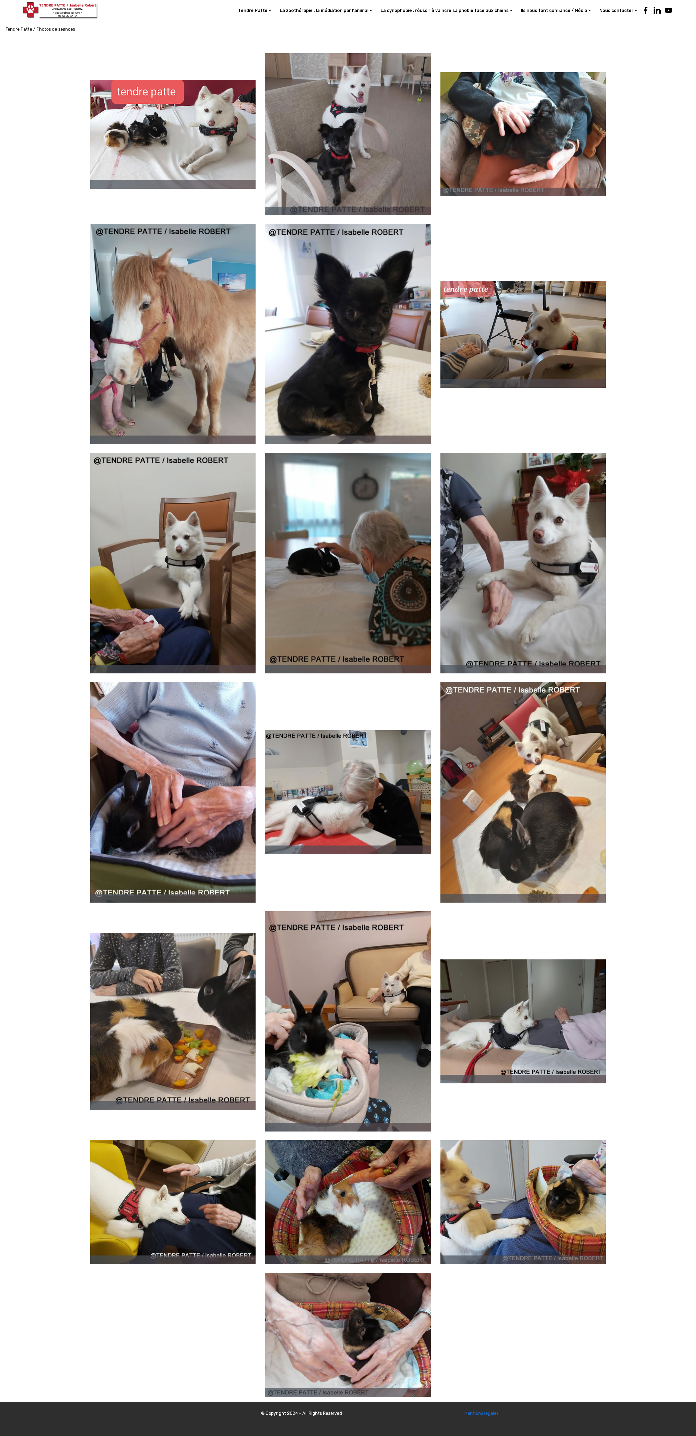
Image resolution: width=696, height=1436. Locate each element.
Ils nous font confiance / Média (554, 10)
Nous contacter (616, 10)
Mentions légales (481, 1413)
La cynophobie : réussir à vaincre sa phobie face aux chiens (445, 10)
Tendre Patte (253, 10)
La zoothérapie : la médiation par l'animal (324, 10)
